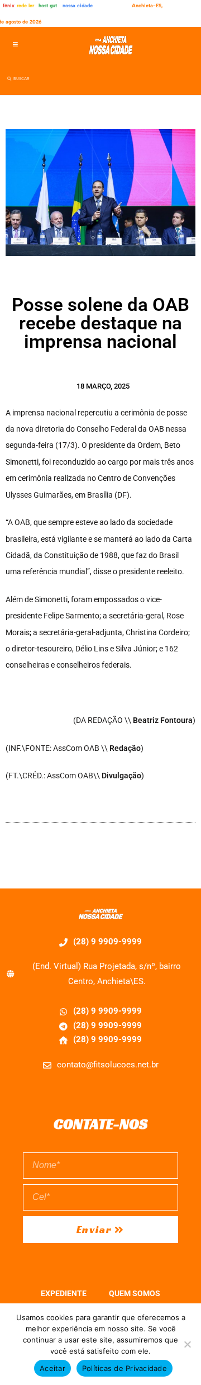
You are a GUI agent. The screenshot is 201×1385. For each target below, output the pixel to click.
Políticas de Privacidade (124, 1368)
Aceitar (52, 1368)
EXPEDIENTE (64, 1293)
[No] (187, 1344)
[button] (15, 44)
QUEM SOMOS (134, 1293)
